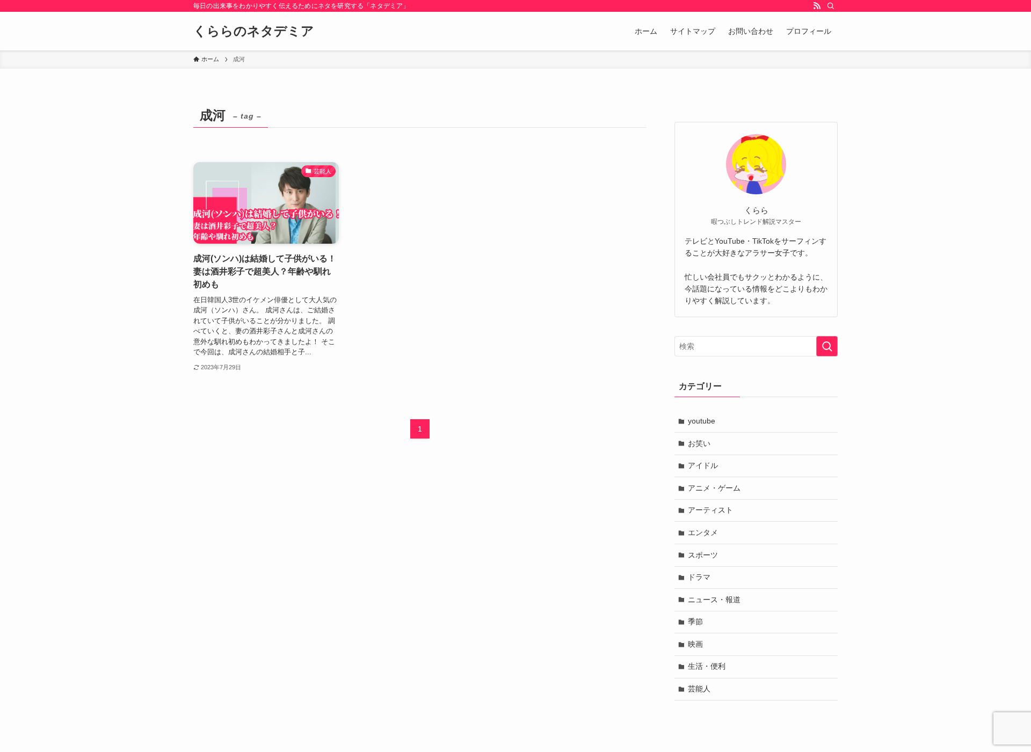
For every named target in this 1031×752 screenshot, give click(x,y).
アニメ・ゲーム (714, 488)
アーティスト (710, 510)
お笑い (699, 443)
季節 (695, 621)
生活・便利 (706, 666)
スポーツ (703, 555)
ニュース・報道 (714, 599)
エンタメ (703, 532)
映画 (695, 644)
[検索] (831, 6)
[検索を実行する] (827, 346)
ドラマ (699, 577)
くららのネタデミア (253, 31)
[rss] (817, 6)
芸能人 (699, 688)
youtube (701, 421)
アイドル (703, 465)
